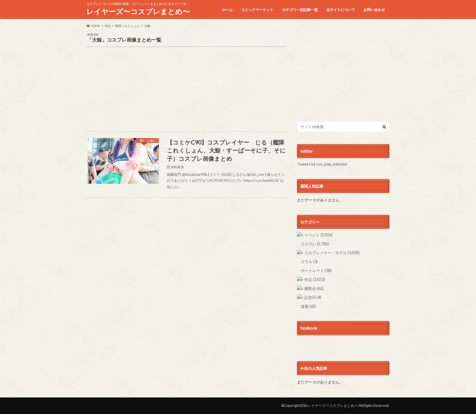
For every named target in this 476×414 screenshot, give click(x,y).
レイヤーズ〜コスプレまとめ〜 (138, 11)
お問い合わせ (374, 9)
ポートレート (316, 270)
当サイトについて (340, 9)
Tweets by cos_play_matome (322, 164)
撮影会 (313, 288)
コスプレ (315, 244)
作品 (314, 279)
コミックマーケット (257, 9)
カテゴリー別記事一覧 (300, 9)
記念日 (312, 297)
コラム (309, 261)
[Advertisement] (186, 92)
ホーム (227, 9)
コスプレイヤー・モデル (331, 252)
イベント (318, 234)
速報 (308, 306)
